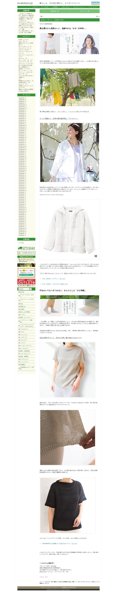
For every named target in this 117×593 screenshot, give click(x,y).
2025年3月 (21, 120)
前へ (41, 16)
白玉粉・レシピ (22, 39)
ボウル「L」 (22, 84)
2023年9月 (21, 151)
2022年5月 (21, 178)
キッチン (23, 314)
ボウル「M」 (22, 74)
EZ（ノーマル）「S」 (24, 46)
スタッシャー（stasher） (27, 300)
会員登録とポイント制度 (27, 368)
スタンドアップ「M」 (24, 62)
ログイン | (36, 7)
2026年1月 (21, 103)
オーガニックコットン (86, 581)
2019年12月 (22, 228)
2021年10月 (22, 190)
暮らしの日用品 (25, 312)
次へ (98, 16)
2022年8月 (21, 173)
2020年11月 (22, 209)
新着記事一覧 (55, 11)
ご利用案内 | (56, 7)
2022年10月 (22, 170)
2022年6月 (21, 177)
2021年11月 (21, 189)
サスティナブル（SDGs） (27, 295)
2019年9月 (21, 233)
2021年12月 (22, 187)
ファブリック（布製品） (26, 321)
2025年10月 (22, 108)
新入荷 (22, 292)
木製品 (22, 309)
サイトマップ (93, 7)
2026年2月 (21, 101)
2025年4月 (21, 118)
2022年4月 (21, 180)
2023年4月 (21, 159)
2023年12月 (22, 146)
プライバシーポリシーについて (49, 587)
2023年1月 (21, 165)
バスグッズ (23, 337)
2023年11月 (22, 147)
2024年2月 (21, 142)
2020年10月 (22, 211)
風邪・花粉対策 (25, 351)
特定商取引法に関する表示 (68, 587)
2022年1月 (21, 185)
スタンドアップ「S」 (24, 48)
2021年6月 (21, 197)
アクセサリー (24, 329)
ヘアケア (23, 343)
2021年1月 (21, 206)
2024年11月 (22, 127)
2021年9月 (21, 192)
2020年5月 (21, 219)
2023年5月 (21, 158)
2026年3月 (21, 99)
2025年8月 (21, 111)
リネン (79, 581)
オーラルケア (24, 348)
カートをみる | (45, 7)
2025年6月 (21, 115)
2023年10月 (22, 149)
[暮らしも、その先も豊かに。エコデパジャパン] (25, 4)
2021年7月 (21, 195)
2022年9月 (21, 171)
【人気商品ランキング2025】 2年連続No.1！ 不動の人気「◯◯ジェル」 (26, 18)
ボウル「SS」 (22, 41)
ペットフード (24, 362)
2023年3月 (21, 161)
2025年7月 (21, 113)
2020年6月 (21, 218)
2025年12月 (22, 105)
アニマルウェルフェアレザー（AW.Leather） (27, 325)
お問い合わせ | (67, 7)
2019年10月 (22, 231)
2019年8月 (21, 235)
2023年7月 (21, 154)
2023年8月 (21, 153)
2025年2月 (21, 122)
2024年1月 (21, 144)
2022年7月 (21, 175)
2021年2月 (21, 204)
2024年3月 (21, 141)
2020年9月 (21, 213)
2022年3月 (21, 182)
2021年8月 (21, 194)
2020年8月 (21, 214)
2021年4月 (21, 201)
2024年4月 (21, 139)
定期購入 (23, 364)
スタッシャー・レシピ (24, 63)
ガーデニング (24, 359)
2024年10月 (22, 129)
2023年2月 (21, 163)
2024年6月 (21, 135)
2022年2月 (21, 183)
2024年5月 (21, 137)
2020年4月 (21, 221)
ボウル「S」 (22, 58)
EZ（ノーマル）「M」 (24, 60)
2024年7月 (21, 134)
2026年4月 (21, 98)
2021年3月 (21, 202)
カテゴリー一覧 (84, 11)
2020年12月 (22, 207)
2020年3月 (21, 223)
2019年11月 (21, 230)
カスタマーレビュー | (80, 7)
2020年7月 (21, 216)
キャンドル (23, 334)
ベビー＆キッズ (25, 354)
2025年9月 (21, 110)
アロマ (22, 332)
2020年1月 (21, 226)
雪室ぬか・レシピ (23, 68)
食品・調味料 (24, 356)
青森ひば (23, 306)
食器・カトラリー (25, 317)
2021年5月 (21, 199)
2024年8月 (21, 132)
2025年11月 (22, 106)
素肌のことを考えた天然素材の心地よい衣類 (64, 581)
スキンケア (23, 340)
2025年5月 (21, 117)
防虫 (21, 304)
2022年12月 (22, 166)
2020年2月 (21, 225)
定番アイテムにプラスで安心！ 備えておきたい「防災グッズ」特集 (26, 27)
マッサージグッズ (25, 345)
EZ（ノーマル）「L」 (24, 70)
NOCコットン (95, 581)
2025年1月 (21, 123)
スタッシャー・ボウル (24, 72)
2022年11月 (22, 168)
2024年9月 (21, 130)
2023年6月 (21, 156)
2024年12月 (22, 125)
